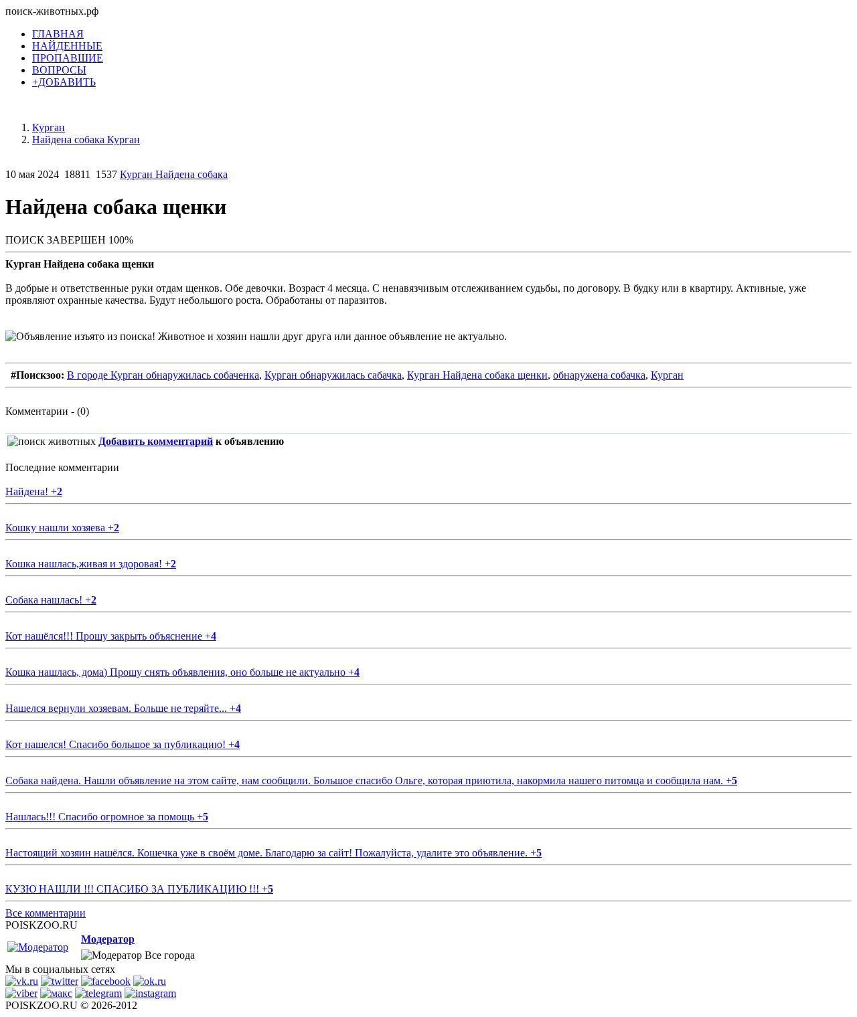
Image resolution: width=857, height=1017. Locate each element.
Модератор (108, 939)
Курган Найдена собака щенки (477, 375)
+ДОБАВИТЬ (64, 82)
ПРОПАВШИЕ (67, 58)
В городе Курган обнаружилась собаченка (163, 375)
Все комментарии (45, 913)
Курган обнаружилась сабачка (333, 375)
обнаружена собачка (599, 375)
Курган (667, 375)
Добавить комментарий (155, 441)
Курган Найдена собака (174, 174)
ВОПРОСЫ (59, 70)
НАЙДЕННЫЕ (67, 46)
